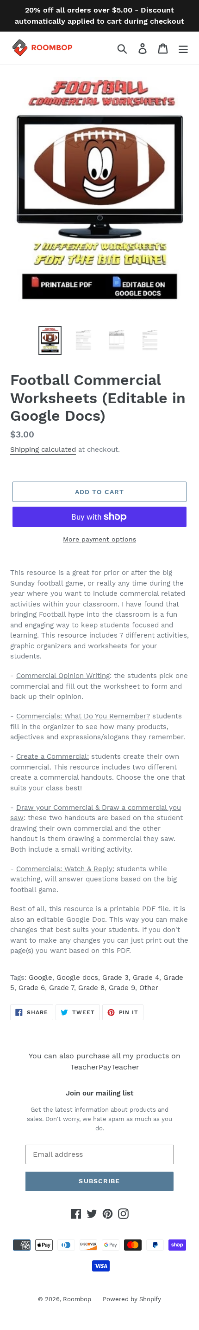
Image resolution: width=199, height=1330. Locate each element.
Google (40, 977)
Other (148, 988)
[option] (50, 340)
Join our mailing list (99, 1093)
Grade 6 (32, 988)
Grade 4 (146, 977)
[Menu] (183, 48)
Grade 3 (115, 977)
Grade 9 (122, 988)
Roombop (77, 1299)
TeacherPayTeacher (104, 1067)
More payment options (99, 539)
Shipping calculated (43, 449)
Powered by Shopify (132, 1299)
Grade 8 (91, 988)
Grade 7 (61, 988)
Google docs (77, 977)
